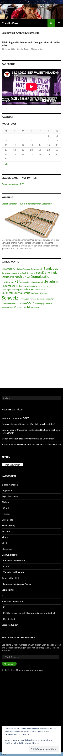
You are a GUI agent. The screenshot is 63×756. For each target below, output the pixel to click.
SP (17, 304)
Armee (8, 268)
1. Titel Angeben (10, 484)
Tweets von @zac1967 (13, 184)
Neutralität (39, 289)
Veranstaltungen (10, 624)
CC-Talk (5, 508)
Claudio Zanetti (11, 23)
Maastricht (47, 286)
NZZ (45, 289)
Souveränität (33, 299)
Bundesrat (51, 268)
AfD (3, 269)
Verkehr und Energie (13, 572)
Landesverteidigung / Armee (17, 583)
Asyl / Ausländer (10, 496)
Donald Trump (8, 282)
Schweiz (10, 297)
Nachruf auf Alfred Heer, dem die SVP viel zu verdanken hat (31, 444)
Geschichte (7, 519)
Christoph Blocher (25, 273)
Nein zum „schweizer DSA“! (15, 418)
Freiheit (52, 281)
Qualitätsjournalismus (16, 292)
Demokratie (49, 272)
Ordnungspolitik (10, 554)
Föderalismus (9, 286)
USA (49, 303)
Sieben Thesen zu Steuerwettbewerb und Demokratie (28, 438)
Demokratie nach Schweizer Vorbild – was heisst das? (28, 424)
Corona (38, 272)
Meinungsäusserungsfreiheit (14, 289)
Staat (24, 303)
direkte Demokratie (33, 276)
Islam (20, 286)
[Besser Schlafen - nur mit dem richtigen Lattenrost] (31, 221)
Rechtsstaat (9, 619)
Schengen (43, 293)
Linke (40, 286)
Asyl (14, 269)
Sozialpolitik (8, 589)
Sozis (13, 303)
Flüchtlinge (31, 282)
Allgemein (7, 490)
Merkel (30, 289)
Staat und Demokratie (12, 601)
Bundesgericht (37, 269)
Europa (23, 282)
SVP (30, 303)
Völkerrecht (22, 307)
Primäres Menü (59, 23)
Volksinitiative (7, 307)
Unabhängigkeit (40, 304)
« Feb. (5, 163)
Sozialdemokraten (47, 299)
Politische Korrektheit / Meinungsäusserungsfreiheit (29, 613)
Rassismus (35, 293)
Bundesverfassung (9, 273)
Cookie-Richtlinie (32, 743)
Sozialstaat (6, 303)
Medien (5, 543)
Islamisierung (30, 285)
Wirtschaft (35, 307)
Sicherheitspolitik (10, 578)
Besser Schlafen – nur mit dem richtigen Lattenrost (27, 203)
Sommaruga (23, 299)
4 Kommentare (37, 49)
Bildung (5, 502)
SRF (20, 303)
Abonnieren (9, 664)
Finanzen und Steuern (14, 560)
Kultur (6, 566)
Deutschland (10, 276)
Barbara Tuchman (23, 269)
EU (17, 281)
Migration (7, 548)
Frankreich (40, 282)
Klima (5, 537)
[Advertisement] (31, 348)
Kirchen (6, 531)
